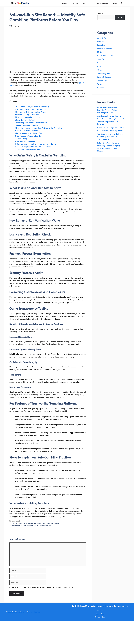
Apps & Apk (102, 38)
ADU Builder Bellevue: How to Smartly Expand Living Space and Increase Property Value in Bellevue (110, 120)
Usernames (86, 3)
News (99, 66)
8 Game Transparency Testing (27, 125)
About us (100, 610)
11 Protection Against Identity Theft (29, 133)
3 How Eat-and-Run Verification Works (30, 112)
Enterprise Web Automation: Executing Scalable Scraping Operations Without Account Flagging (109, 147)
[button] (122, 3)
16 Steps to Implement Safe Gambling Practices (34, 146)
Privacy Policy (100, 617)
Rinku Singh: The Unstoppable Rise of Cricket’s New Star (31, 525)
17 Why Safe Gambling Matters (27, 149)
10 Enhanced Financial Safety (26, 130)
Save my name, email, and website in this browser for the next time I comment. (43, 587)
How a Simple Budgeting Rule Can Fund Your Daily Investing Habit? (110, 129)
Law (98, 62)
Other (114, 3)
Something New (102, 3)
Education (101, 45)
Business (100, 41)
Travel (99, 84)
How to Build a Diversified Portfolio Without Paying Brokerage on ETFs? (107, 110)
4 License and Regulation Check (27, 114)
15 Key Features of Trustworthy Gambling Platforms (35, 144)
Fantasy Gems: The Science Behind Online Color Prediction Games (35, 523)
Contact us (100, 614)
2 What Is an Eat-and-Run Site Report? (30, 109)
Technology (101, 80)
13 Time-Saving (21, 138)
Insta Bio (63, 3)
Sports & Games (104, 77)
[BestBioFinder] (19, 3)
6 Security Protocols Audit (25, 120)
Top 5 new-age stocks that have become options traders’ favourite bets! (110, 136)
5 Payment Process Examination (27, 117)
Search (100, 13)
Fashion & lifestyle (104, 48)
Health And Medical (105, 55)
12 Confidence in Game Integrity (28, 136)
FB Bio (75, 3)
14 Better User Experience (25, 141)
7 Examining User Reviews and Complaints (31, 122)
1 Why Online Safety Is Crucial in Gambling (32, 106)
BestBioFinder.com (18, 612)
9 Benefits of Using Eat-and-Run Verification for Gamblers (38, 128)
